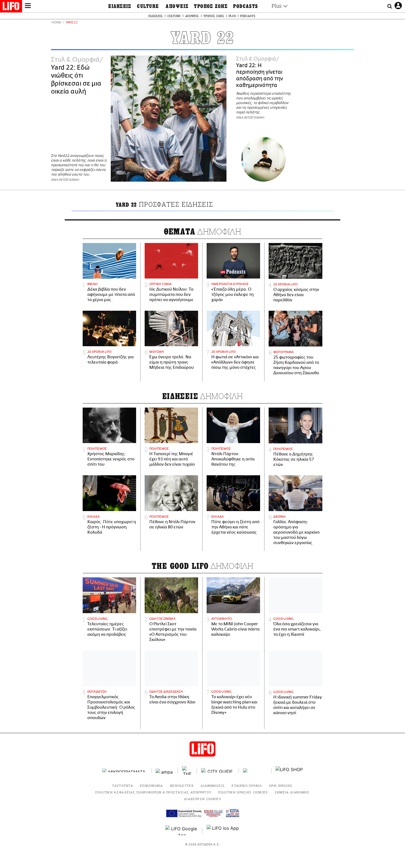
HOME (56, 22)
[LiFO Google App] (181, 830)
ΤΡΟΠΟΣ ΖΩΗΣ (211, 6)
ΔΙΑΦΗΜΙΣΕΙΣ (213, 785)
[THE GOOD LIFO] (187, 770)
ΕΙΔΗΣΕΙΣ (119, 6)
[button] (28, 6)
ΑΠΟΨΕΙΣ (177, 6)
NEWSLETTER (182, 785)
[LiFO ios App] (223, 830)
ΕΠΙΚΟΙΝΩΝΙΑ (151, 785)
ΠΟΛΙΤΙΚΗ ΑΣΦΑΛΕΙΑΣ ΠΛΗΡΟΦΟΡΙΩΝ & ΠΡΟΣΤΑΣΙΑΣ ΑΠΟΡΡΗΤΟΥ (153, 792)
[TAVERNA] (255, 770)
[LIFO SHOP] (289, 770)
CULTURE (148, 6)
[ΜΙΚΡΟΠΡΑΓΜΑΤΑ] (124, 770)
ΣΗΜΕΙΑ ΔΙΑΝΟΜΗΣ (292, 792)
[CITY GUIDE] (218, 770)
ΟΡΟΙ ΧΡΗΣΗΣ (281, 785)
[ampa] (165, 770)
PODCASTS (245, 6)
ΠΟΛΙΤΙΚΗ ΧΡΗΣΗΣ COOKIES (243, 792)
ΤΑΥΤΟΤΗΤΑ (122, 785)
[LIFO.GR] (11, 7)
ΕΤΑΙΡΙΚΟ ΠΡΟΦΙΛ (247, 785)
